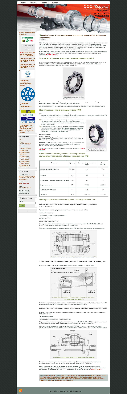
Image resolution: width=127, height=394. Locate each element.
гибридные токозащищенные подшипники (74, 375)
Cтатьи (22, 140)
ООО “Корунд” (96, 6)
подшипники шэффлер (47, 380)
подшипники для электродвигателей (93, 378)
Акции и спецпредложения (25, 142)
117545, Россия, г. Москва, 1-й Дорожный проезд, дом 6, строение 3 (27, 177)
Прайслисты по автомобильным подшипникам (25, 157)
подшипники (91, 375)
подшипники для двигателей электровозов (74, 377)
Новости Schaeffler (26, 148)
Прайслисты (24, 150)
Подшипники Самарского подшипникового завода (25, 106)
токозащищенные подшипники (63, 380)
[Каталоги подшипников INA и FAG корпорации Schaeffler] (28, 43)
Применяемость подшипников (25, 166)
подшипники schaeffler (53, 377)
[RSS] (20, 390)
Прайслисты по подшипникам (24, 162)
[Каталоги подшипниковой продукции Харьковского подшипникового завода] (28, 74)
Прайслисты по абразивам (24, 153)
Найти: (21, 201)
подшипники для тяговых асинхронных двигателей (65, 378)
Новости (22, 146)
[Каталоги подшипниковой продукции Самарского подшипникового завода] (28, 94)
